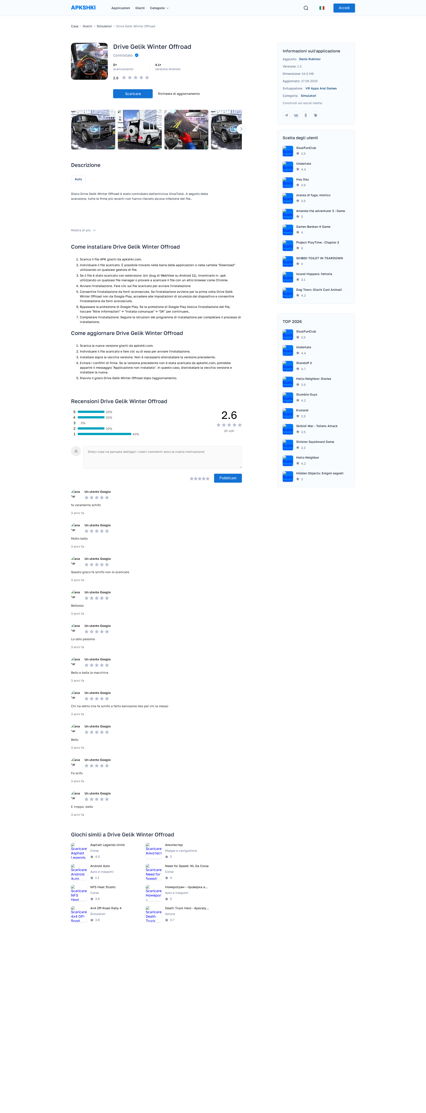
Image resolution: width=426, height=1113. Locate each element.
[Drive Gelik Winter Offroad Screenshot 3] (186, 130)
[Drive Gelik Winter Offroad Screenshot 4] (233, 130)
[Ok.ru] (305, 115)
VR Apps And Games (321, 88)
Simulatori (308, 95)
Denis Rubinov (310, 59)
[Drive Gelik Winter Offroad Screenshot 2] (140, 130)
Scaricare (133, 93)
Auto (78, 179)
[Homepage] (83, 12)
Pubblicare (228, 478)
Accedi (344, 8)
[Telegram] (286, 115)
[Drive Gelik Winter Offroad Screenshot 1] (93, 130)
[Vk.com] (296, 115)
